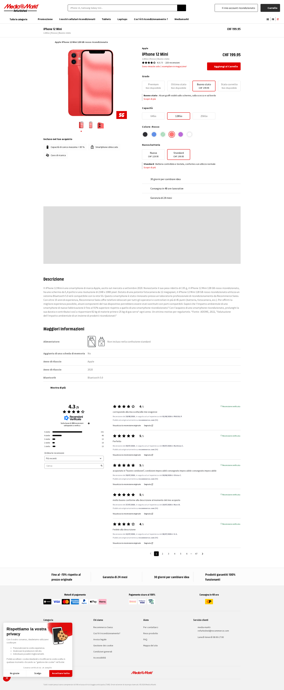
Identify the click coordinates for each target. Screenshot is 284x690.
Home (45, 42)
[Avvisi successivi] (202, 554)
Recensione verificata (231, 406)
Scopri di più (150, 98)
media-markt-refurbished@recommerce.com (213, 629)
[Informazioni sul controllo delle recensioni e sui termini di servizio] (88, 423)
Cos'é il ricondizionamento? (106, 633)
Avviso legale (99, 639)
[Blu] (154, 134)
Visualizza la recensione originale (127, 425)
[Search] (181, 8)
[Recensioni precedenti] (150, 553)
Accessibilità (99, 657)
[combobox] (122, 8)
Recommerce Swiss (103, 627)
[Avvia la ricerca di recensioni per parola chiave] (101, 466)
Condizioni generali (102, 651)
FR (273, 19)
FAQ (145, 639)
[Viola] (181, 134)
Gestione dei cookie (103, 645)
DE (268, 19)
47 (196, 553)
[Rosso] (172, 134)
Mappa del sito (150, 645)
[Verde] (163, 134)
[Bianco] (189, 134)
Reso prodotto (150, 633)
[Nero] (145, 134)
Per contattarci (150, 627)
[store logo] (21, 8)
